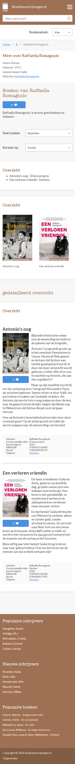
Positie (32, 147)
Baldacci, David (12, 643)
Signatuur (34, 453)
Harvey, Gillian (12, 691)
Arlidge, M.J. (10, 633)
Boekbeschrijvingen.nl (29, 7)
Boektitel (33, 133)
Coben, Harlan (12, 648)
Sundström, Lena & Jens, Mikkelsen (25, 734)
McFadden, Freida (14, 638)
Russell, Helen (11, 686)
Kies (57, 32)
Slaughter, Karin (13, 628)
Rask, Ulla (9, 676)
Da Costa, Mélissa (14, 729)
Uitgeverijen (10, 758)
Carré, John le (11, 714)
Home (6, 44)
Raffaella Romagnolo (26, 76)
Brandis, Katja (12, 671)
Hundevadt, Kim (13, 681)
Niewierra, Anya (13, 724)
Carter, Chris (11, 719)
